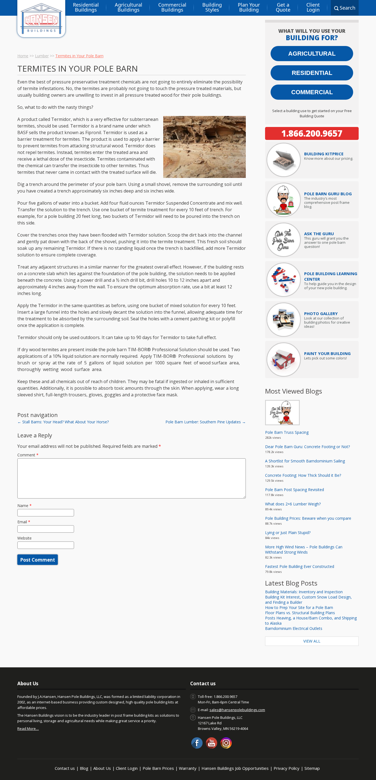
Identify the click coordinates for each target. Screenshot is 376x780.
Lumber (42, 55)
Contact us (65, 768)
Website (24, 538)
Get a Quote (283, 7)
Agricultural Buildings (128, 7)
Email (23, 521)
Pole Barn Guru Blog (328, 193)
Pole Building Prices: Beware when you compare (308, 518)
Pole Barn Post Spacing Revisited (294, 489)
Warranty (188, 768)
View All (311, 641)
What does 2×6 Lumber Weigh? (293, 504)
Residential (312, 72)
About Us (102, 768)
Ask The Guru (319, 233)
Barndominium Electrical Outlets (293, 628)
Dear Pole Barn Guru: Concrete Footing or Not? (307, 446)
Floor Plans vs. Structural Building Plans (300, 612)
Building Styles (212, 7)
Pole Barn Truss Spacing (287, 432)
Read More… (28, 728)
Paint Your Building (327, 353)
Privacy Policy (286, 768)
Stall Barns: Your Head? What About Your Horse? (63, 421)
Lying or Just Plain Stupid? (287, 532)
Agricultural (312, 53)
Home (22, 55)
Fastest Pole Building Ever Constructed (299, 566)
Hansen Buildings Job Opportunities (235, 768)
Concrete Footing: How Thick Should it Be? (303, 475)
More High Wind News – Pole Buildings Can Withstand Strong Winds (303, 549)
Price (324, 153)
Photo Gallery (321, 313)
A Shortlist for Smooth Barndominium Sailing (305, 461)
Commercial (312, 92)
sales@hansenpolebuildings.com (237, 709)
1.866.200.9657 (311, 133)
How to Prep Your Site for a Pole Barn (299, 607)
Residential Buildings (86, 7)
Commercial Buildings (172, 7)
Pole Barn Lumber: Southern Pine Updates (205, 421)
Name (24, 505)
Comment (28, 454)
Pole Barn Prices (158, 768)
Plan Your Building (249, 7)
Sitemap (312, 768)
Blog (84, 768)
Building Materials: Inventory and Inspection (304, 591)
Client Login (313, 7)
